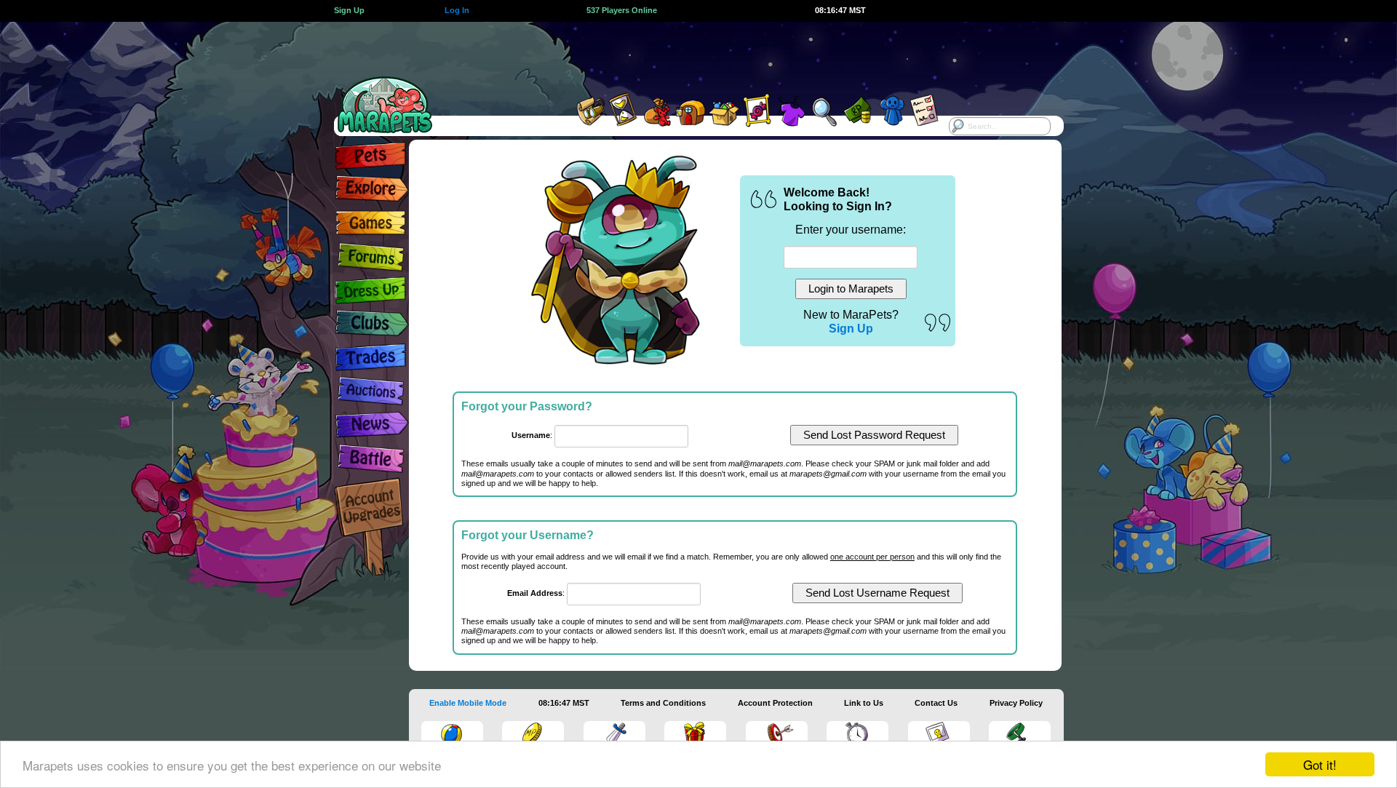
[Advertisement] (685, 54)
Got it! (1320, 764)
